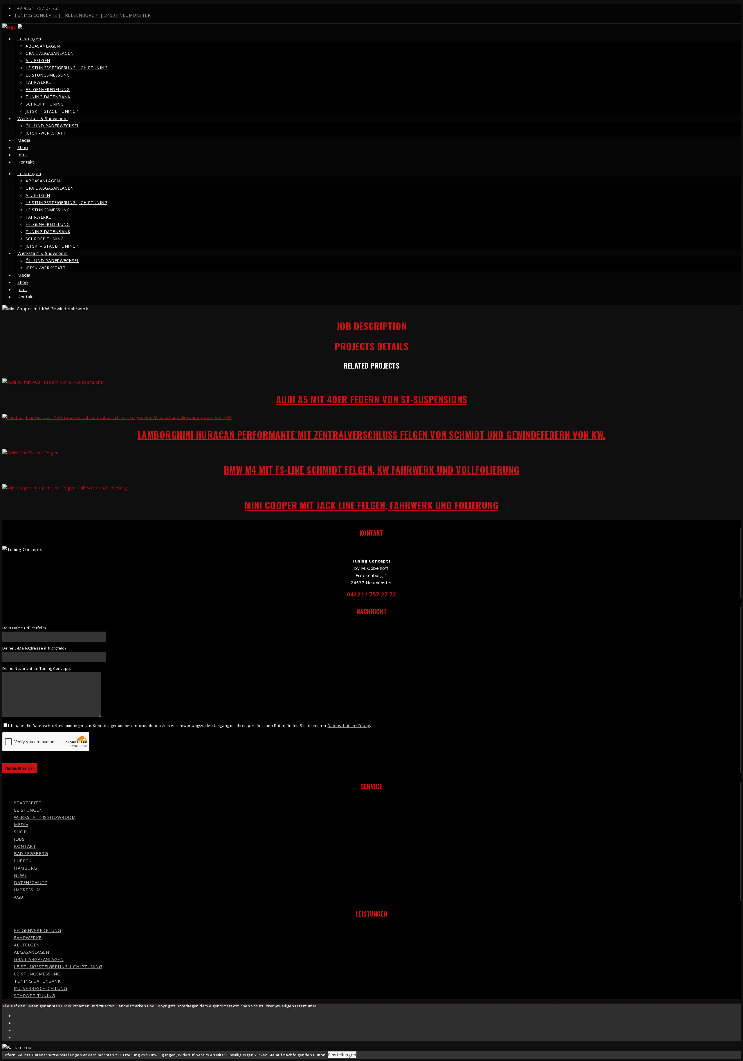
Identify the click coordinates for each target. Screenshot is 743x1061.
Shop (20, 832)
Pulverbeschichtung (40, 988)
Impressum (27, 890)
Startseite (27, 803)
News (20, 875)
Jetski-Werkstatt (46, 133)
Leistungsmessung (48, 75)
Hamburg (25, 868)
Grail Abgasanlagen (49, 53)
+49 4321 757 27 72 (36, 8)
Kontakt (25, 162)
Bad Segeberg (31, 853)
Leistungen (29, 38)
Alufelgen (38, 60)
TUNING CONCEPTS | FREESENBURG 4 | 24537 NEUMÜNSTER (82, 15)
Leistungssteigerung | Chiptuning (66, 67)
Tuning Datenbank (48, 96)
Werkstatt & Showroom (42, 118)
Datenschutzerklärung (349, 725)
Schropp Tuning (45, 104)
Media (21, 824)
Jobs (19, 839)
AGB (18, 897)
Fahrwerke (38, 82)
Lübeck (22, 861)
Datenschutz (30, 882)
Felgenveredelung (48, 89)
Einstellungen (342, 1055)
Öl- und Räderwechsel (52, 125)
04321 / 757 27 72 (371, 594)
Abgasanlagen (43, 46)
